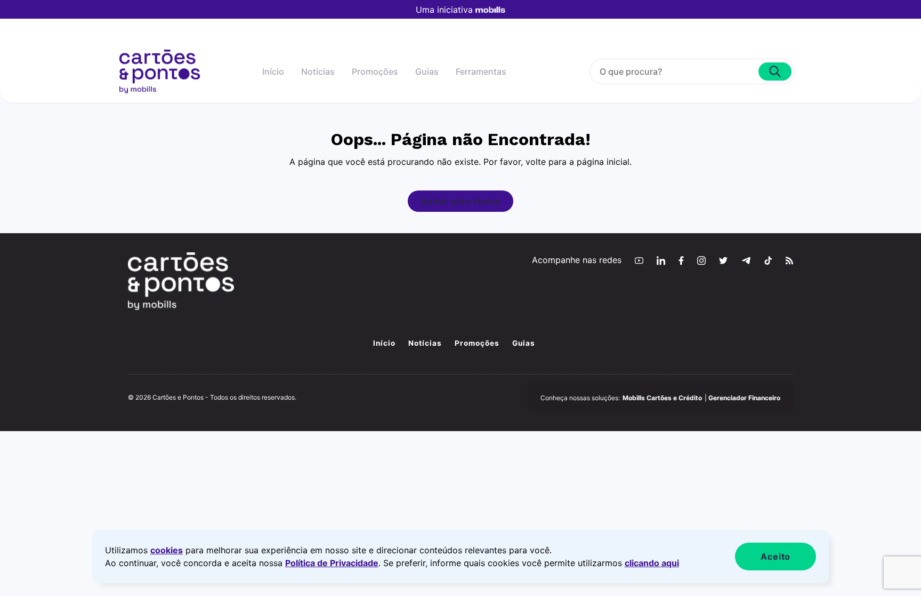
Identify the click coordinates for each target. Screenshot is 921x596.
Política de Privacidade (331, 563)
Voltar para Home (460, 201)
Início (273, 71)
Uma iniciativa (444, 9)
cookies (166, 550)
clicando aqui (652, 563)
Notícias (318, 71)
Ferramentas (481, 71)
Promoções (375, 71)
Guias (427, 71)
